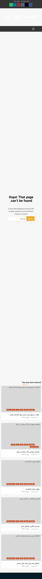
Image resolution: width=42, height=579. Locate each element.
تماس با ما (17, 1)
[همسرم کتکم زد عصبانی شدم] (21, 510)
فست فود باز (21, 16)
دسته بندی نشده (11, 409)
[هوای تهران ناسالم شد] (21, 473)
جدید (18, 409)
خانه (28, 1)
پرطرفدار (32, 409)
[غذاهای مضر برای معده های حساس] (21, 547)
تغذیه (21, 409)
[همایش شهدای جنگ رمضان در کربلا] (21, 436)
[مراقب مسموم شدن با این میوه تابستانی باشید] (21, 399)
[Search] (38, 28)
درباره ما (23, 1)
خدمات (13, 444)
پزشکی (26, 409)
